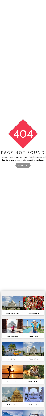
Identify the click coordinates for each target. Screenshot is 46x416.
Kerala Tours (12, 359)
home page (23, 165)
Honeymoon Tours (12, 382)
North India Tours (12, 336)
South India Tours (12, 404)
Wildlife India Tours (34, 382)
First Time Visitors (33, 336)
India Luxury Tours (34, 404)
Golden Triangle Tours (12, 313)
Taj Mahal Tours (33, 359)
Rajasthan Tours (34, 313)
